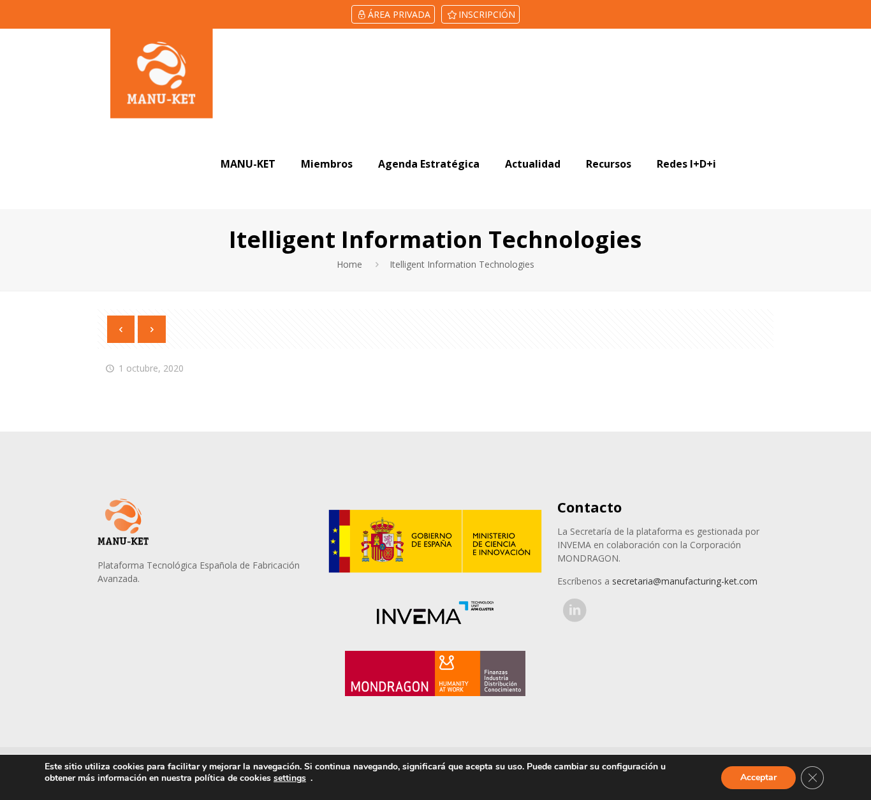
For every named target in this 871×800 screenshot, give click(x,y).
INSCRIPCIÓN (486, 14)
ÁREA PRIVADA (399, 14)
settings (290, 778)
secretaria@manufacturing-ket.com (685, 581)
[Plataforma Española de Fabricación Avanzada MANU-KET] (161, 74)
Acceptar (758, 777)
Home (349, 264)
